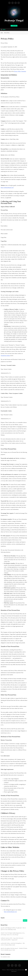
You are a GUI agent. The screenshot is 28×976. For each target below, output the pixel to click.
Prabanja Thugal (14, 20)
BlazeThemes (13, 971)
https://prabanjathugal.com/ (7, 187)
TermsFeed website (5, 355)
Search (2, 917)
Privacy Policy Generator (20, 71)
